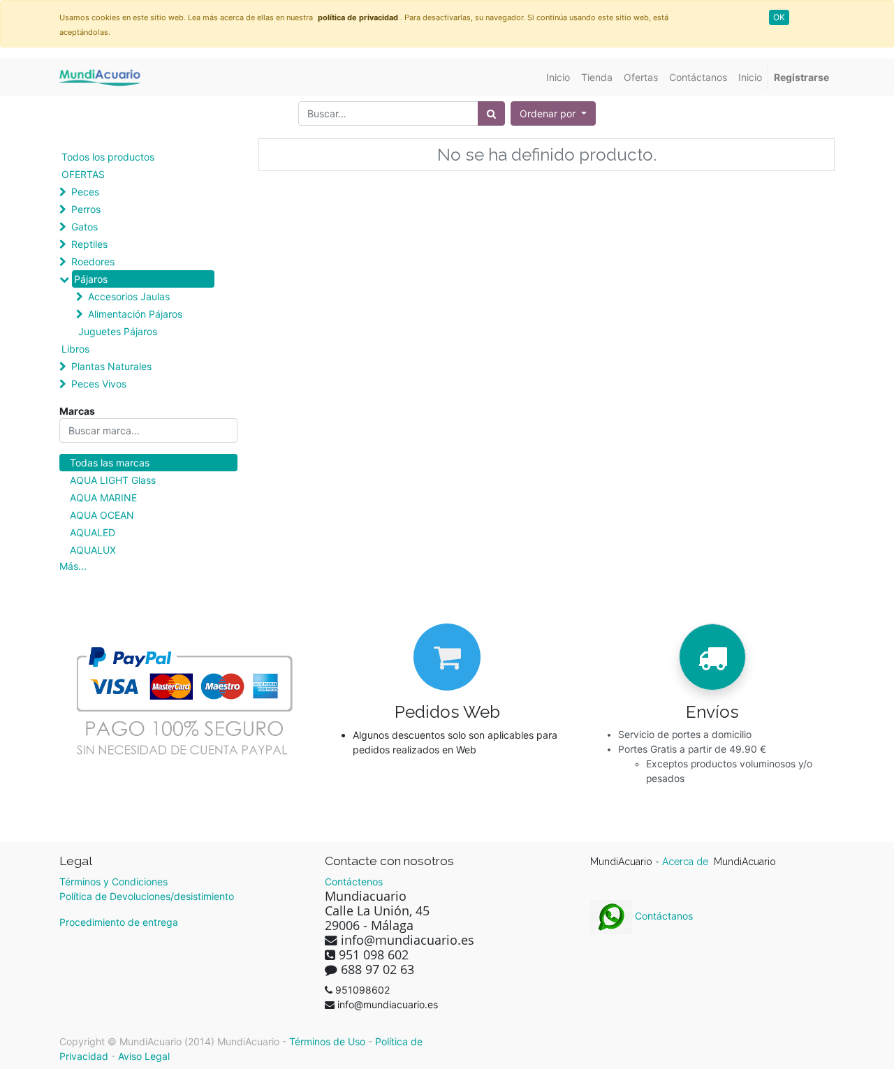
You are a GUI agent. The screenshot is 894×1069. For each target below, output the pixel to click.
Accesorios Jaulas (129, 296)
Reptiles (89, 244)
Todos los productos (107, 157)
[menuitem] (558, 77)
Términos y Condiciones (113, 881)
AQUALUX (93, 550)
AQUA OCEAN (102, 515)
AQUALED (92, 532)
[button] (553, 113)
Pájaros (91, 279)
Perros (86, 209)
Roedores (93, 261)
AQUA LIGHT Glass (113, 480)
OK (779, 17)
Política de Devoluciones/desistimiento (146, 896)
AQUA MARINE (103, 497)
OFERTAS (83, 174)
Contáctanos (662, 916)
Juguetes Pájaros (117, 331)
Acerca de (686, 861)
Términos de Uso (327, 1041)
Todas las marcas (109, 463)
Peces (85, 192)
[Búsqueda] (491, 113)
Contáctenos (354, 881)
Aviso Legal (144, 1056)
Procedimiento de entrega (118, 922)
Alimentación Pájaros (135, 314)
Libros (75, 349)
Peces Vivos (98, 384)
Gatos (84, 227)
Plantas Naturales (111, 366)
